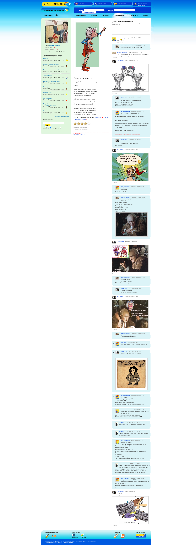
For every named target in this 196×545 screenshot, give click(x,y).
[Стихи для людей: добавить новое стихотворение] (66, 10)
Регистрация (141, 5)
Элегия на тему (47, 75)
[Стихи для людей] (56, 6)
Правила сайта (122, 3)
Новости (94, 15)
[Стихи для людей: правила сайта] (115, 3)
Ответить (120, 42)
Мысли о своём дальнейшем (51, 64)
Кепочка (106, 117)
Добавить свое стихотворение (54, 10)
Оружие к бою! (47, 98)
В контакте (75, 537)
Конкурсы (106, 15)
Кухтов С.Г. (122, 422)
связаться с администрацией (65, 542)
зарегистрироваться (79, 134)
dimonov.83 (124, 342)
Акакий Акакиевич (54, 45)
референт (98, 117)
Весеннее (45, 58)
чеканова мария (80, 119)
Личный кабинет (142, 3)
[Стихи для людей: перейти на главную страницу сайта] (75, 3)
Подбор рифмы (102, 3)
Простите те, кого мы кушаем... (51, 81)
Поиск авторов (119, 15)
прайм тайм (120, 60)
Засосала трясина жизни (49, 111)
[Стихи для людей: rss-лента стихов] (117, 537)
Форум (145, 15)
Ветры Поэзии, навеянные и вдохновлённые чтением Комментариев (55, 104)
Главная (81, 3)
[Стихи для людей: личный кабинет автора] (135, 3)
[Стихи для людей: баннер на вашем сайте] (141, 537)
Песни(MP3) (134, 15)
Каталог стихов (81, 15)
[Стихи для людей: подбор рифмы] (95, 3)
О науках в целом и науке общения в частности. (56, 69)
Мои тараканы (47, 86)
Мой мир (83, 537)
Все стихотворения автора (62, 116)
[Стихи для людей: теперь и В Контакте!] (73, 536)
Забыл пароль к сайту (51, 15)
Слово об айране (47, 92)
